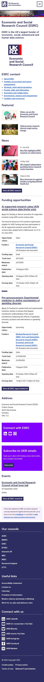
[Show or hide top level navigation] (39, 4)
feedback (19, 514)
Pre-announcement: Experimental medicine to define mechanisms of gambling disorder (21, 300)
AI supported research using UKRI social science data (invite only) (20, 208)
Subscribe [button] (9, 465)
